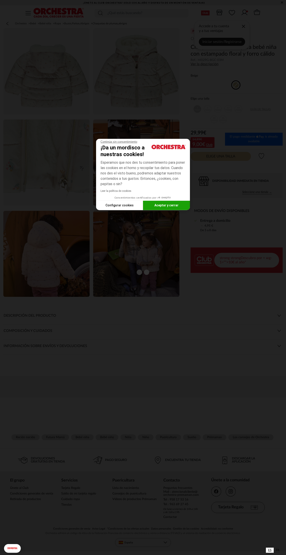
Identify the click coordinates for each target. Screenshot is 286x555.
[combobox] (270, 550)
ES (269, 550)
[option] (278, 550)
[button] (12, 548)
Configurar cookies (119, 205)
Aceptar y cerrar (166, 205)
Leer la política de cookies (116, 190)
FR (277, 550)
